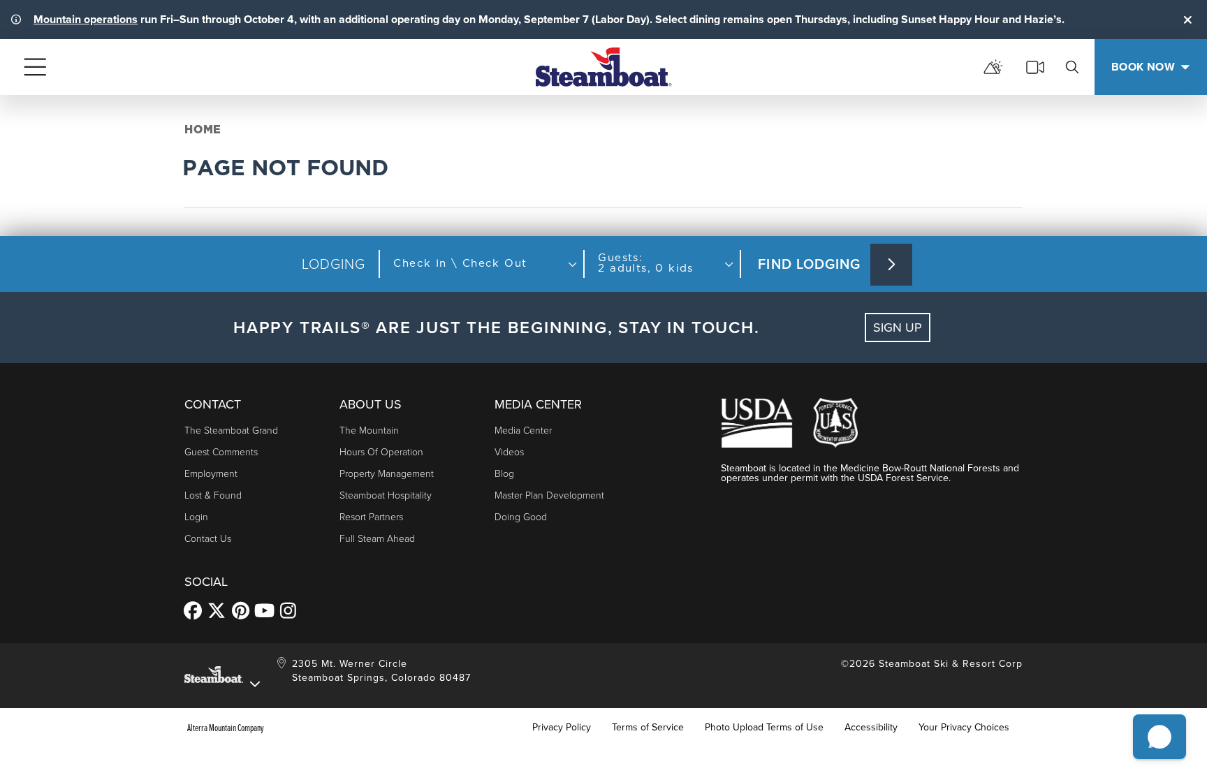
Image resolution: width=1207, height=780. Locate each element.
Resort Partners (371, 517)
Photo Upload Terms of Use (764, 728)
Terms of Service (648, 728)
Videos (509, 452)
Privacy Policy (561, 728)
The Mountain (369, 430)
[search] (1072, 67)
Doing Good (521, 517)
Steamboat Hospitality (385, 495)
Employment (210, 473)
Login (196, 517)
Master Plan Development (549, 495)
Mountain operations (86, 19)
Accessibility (871, 728)
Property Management (386, 473)
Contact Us (207, 538)
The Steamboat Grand (231, 430)
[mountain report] (993, 67)
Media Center (523, 430)
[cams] (1035, 67)
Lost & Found (213, 495)
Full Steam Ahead (377, 538)
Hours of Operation (381, 452)
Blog (504, 473)
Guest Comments (221, 452)
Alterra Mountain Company (225, 728)
